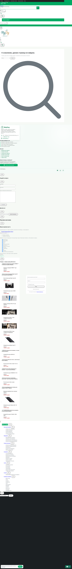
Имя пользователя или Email (34, 277)
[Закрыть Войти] (2, 216)
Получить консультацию (9, 165)
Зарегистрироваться (40, 291)
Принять (20, 566)
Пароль (31, 280)
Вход (36, 286)
